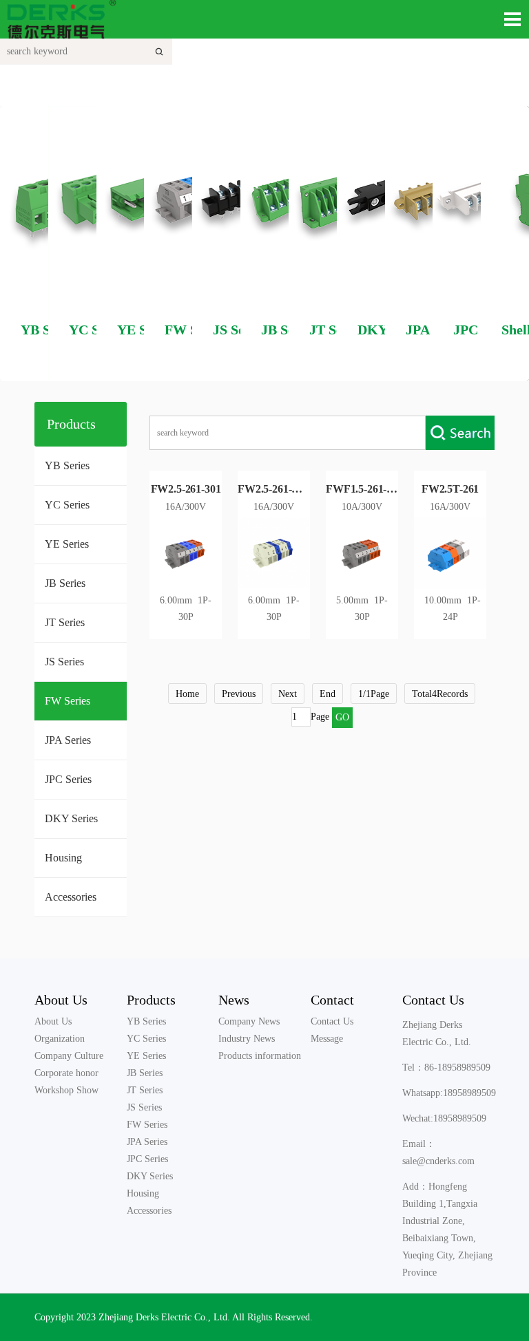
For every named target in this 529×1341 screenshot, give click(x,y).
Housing (63, 857)
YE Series (67, 544)
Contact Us (332, 1021)
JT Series (65, 622)
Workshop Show (66, 1090)
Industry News (246, 1038)
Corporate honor (66, 1073)
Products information (259, 1056)
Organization (59, 1038)
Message (327, 1038)
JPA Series (68, 740)
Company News (249, 1021)
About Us (60, 999)
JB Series (65, 583)
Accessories (70, 897)
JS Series (64, 661)
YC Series (67, 505)
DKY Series (71, 818)
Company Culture (68, 1056)
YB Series (67, 465)
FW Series (67, 701)
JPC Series (68, 779)
